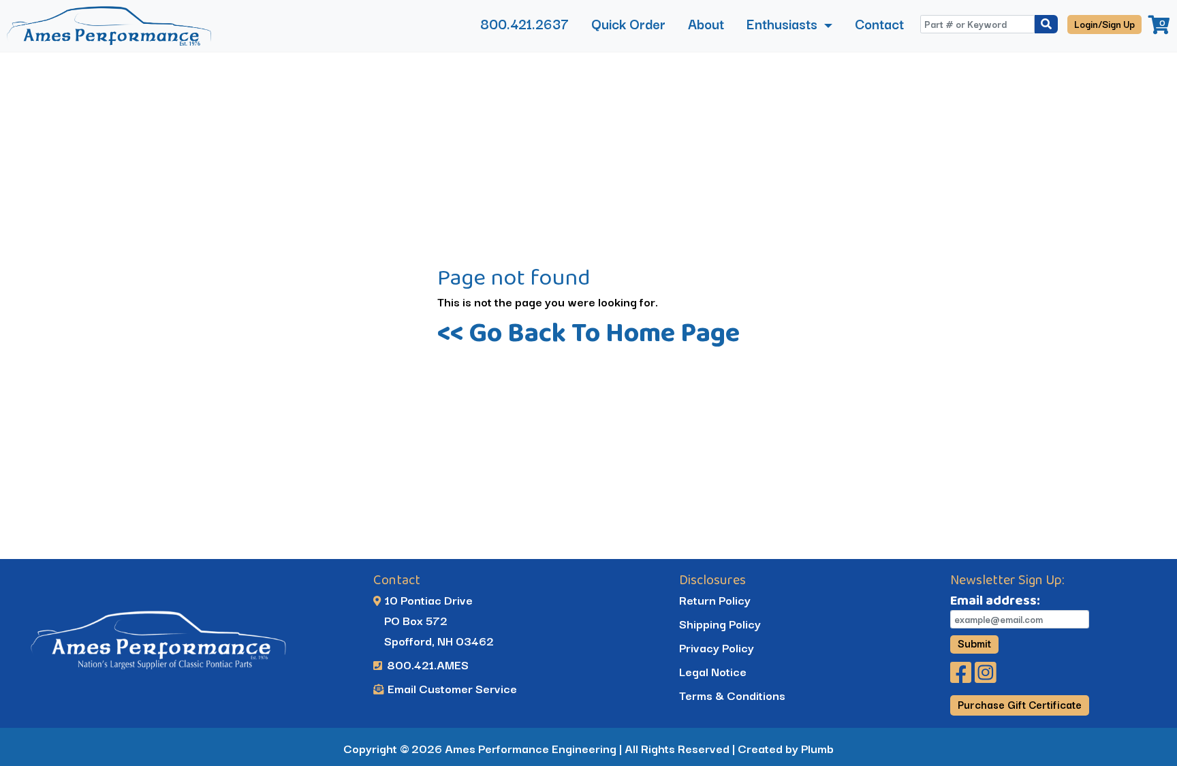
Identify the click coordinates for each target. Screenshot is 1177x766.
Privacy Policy (716, 647)
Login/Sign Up (1104, 23)
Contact (879, 23)
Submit (974, 643)
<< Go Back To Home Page (588, 332)
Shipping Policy (720, 623)
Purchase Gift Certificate (1020, 704)
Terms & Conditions (732, 695)
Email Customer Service (451, 688)
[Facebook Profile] (962, 676)
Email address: (995, 600)
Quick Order (628, 23)
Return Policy (715, 599)
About (706, 23)
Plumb (817, 748)
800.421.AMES (426, 664)
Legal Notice (713, 671)
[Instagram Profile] (985, 676)
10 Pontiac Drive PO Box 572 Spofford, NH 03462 (433, 620)
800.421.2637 (524, 23)
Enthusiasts (784, 23)
